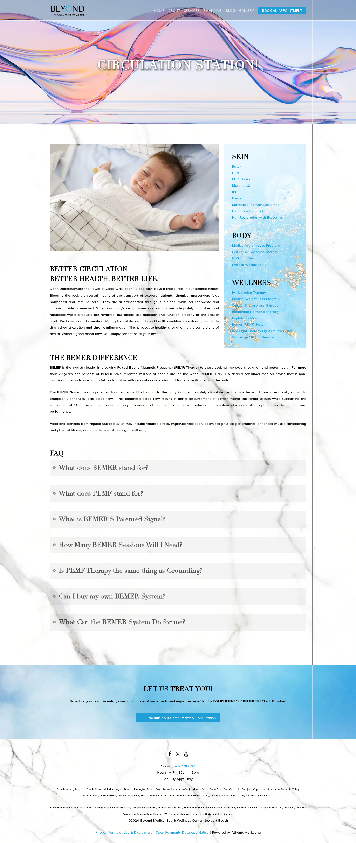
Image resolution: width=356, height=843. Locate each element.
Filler (235, 172)
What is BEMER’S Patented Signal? (112, 519)
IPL (234, 191)
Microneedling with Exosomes (255, 204)
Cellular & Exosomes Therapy (255, 251)
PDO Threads (242, 178)
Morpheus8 (241, 185)
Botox (236, 166)
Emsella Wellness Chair (250, 264)
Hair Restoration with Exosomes (257, 217)
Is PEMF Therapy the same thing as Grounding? (131, 571)
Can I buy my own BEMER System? (112, 596)
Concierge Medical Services (253, 337)
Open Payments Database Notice (182, 832)
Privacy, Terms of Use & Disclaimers (123, 832)
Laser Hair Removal (247, 210)
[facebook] (169, 753)
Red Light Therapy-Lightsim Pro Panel (262, 330)
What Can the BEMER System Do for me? (122, 622)
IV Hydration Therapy (249, 292)
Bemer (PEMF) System (249, 324)
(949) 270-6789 (184, 765)
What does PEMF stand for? (101, 493)
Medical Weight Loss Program (256, 245)
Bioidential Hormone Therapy (255, 311)
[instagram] (178, 753)
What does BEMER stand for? (103, 468)
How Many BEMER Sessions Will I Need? (120, 545)
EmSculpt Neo (243, 257)
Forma (237, 198)
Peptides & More (245, 317)
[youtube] (186, 753)
